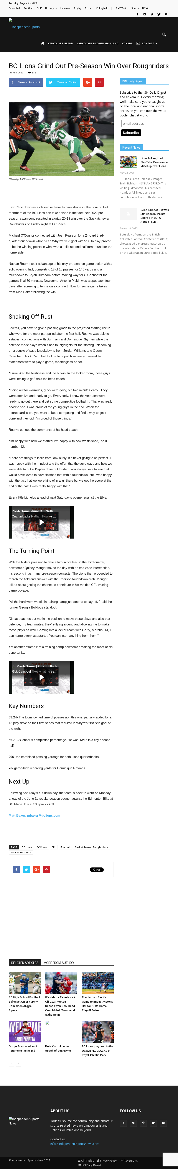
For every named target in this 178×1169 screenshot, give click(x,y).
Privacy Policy (108, 1160)
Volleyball (101, 8)
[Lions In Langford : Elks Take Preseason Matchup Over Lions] (128, 162)
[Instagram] (144, 14)
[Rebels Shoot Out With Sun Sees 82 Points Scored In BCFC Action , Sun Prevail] (128, 214)
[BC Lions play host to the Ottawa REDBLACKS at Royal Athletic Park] (98, 1032)
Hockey (49, 8)
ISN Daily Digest (91, 1165)
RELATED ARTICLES (24, 963)
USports (134, 8)
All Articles (87, 1160)
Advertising (131, 1160)
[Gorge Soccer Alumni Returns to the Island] (25, 1032)
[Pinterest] (151, 14)
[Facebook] (137, 14)
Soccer (89, 8)
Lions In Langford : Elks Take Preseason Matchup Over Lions (154, 162)
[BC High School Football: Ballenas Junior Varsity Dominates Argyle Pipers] (25, 983)
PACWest (121, 8)
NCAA (145, 8)
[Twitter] (159, 14)
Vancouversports (21, 852)
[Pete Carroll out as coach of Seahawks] (61, 1032)
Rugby (77, 8)
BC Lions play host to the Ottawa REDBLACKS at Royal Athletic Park (97, 1051)
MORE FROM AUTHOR (59, 963)
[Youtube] (166, 14)
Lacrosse (65, 8)
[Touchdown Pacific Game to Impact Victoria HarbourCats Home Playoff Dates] (98, 983)
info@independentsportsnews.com (74, 1144)
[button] (164, 35)
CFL (54, 847)
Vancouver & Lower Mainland (97, 43)
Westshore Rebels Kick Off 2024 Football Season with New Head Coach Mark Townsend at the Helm (60, 1006)
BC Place (42, 847)
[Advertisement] (61, 193)
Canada (127, 43)
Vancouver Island (60, 43)
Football (28, 8)
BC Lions (27, 847)
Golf (39, 8)
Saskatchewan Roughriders (91, 847)
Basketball (14, 8)
